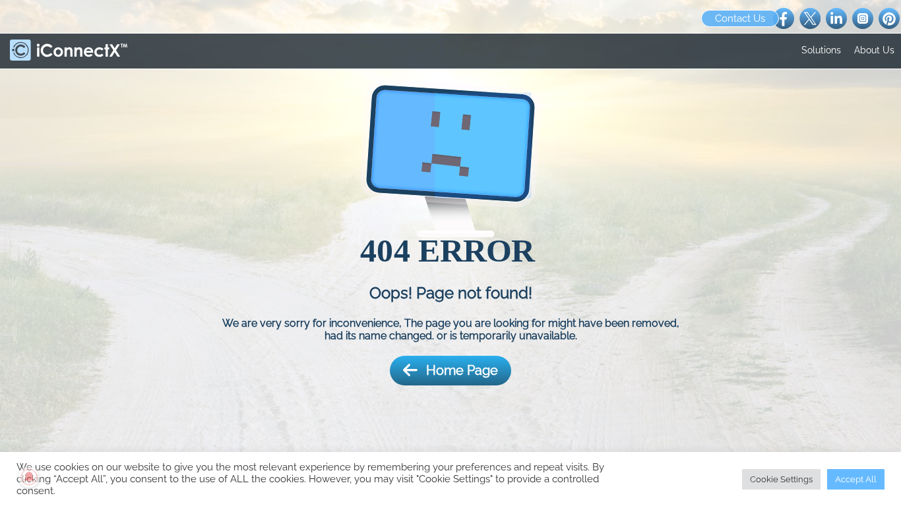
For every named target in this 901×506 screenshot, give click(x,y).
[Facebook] (783, 17)
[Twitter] (810, 17)
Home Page (462, 370)
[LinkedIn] (836, 17)
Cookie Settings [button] (781, 479)
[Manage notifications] (29, 477)
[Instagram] (863, 17)
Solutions (821, 50)
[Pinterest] (889, 17)
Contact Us (740, 18)
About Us (874, 50)
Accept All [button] (856, 479)
